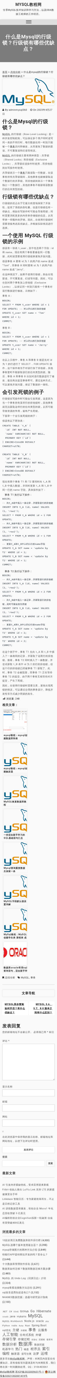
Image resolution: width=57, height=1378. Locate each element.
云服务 (43, 1330)
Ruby (21, 1326)
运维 (44, 1353)
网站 (4, 1116)
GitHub (24, 1311)
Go (32, 1311)
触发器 (15, 1353)
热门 (18, 1349)
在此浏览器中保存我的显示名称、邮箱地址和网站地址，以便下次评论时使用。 (27, 1139)
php (47, 1321)
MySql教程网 (28, 4)
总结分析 (10, 977)
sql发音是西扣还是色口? (16, 1292)
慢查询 (50, 1339)
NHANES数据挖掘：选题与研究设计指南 (25, 1297)
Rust (27, 1325)
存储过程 (24, 1339)
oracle (40, 1321)
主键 (16, 1330)
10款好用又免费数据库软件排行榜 (21, 1240)
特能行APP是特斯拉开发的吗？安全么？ (25, 1254)
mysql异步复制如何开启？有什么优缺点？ (15, 1008)
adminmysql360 (18, 109)
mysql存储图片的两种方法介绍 (19, 1249)
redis (14, 1325)
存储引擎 (9, 1339)
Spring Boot (39, 1325)
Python (6, 1325)
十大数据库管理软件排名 (16, 1264)
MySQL (6, 134)
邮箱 (4, 1101)
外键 (38, 1334)
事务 (12, 146)
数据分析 (9, 1344)
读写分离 (26, 1353)
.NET (5, 1311)
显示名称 (7, 1086)
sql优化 (6, 1330)
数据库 (26, 1344)
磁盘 (26, 1349)
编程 (6, 1353)
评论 (6, 1041)
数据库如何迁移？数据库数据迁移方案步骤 (26, 1268)
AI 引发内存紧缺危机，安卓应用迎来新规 (25, 1184)
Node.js (29, 1321)
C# (10, 1311)
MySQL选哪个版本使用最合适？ (20, 1245)
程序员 (36, 1349)
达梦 (36, 1353)
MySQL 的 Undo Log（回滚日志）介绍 (24, 1278)
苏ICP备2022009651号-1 (29, 1371)
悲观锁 (42, 1339)
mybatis (21, 1316)
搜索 (4, 1156)
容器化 (34, 1340)
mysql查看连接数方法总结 (17, 1287)
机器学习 (8, 1349)
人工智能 (10, 1334)
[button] (29, 22)
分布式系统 (27, 1334)
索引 (46, 1349)
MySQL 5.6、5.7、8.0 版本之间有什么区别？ (42, 1008)
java (12, 1316)
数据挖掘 (39, 1344)
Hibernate (43, 1311)
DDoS (16, 1312)
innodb (5, 1317)
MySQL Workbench (12, 1321)
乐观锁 (24, 1330)
